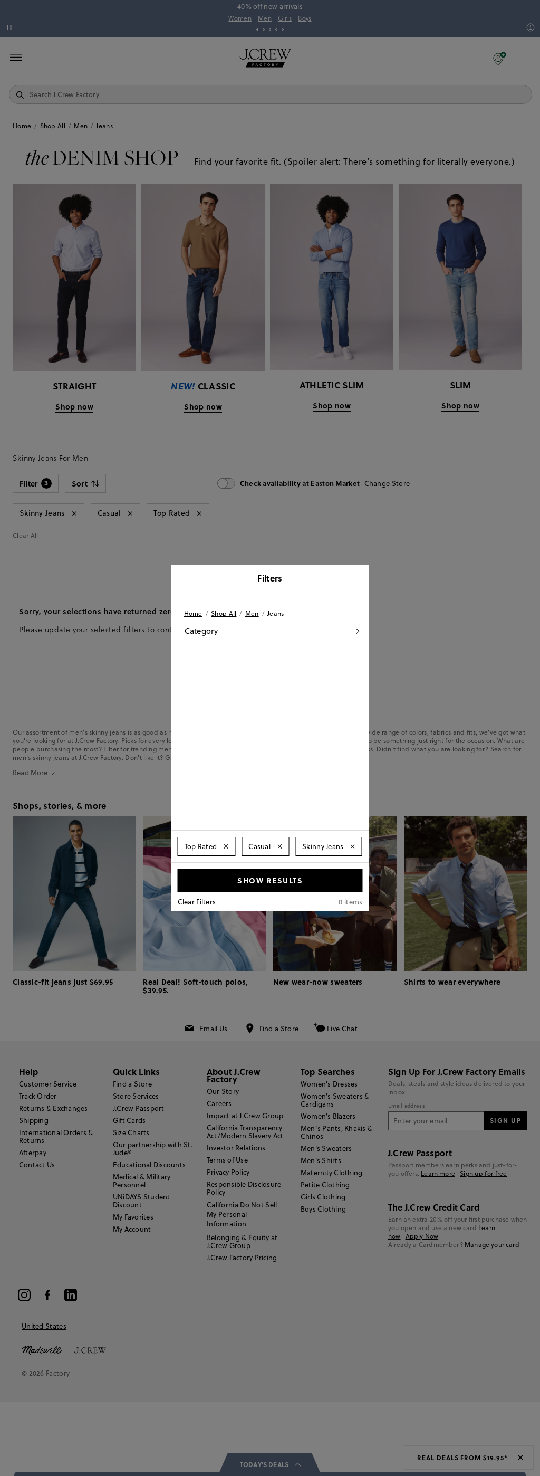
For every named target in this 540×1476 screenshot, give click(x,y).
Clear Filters (197, 902)
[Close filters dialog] (357, 579)
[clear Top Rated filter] (226, 846)
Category (201, 630)
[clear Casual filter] (279, 846)
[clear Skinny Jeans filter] (353, 846)
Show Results (270, 880)
